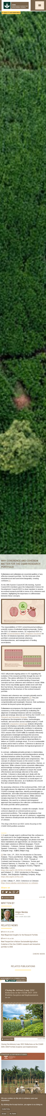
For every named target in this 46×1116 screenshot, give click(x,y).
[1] (9, 581)
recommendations (14, 634)
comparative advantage (18, 724)
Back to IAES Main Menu (12, 13)
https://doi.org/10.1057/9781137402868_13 (17, 870)
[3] (8, 748)
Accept (4, 1114)
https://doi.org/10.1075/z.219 (12, 877)
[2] (30, 698)
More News (39, 954)
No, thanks (13, 1114)
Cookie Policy (6, 1109)
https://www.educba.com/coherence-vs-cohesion (19, 883)
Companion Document (33, 634)
